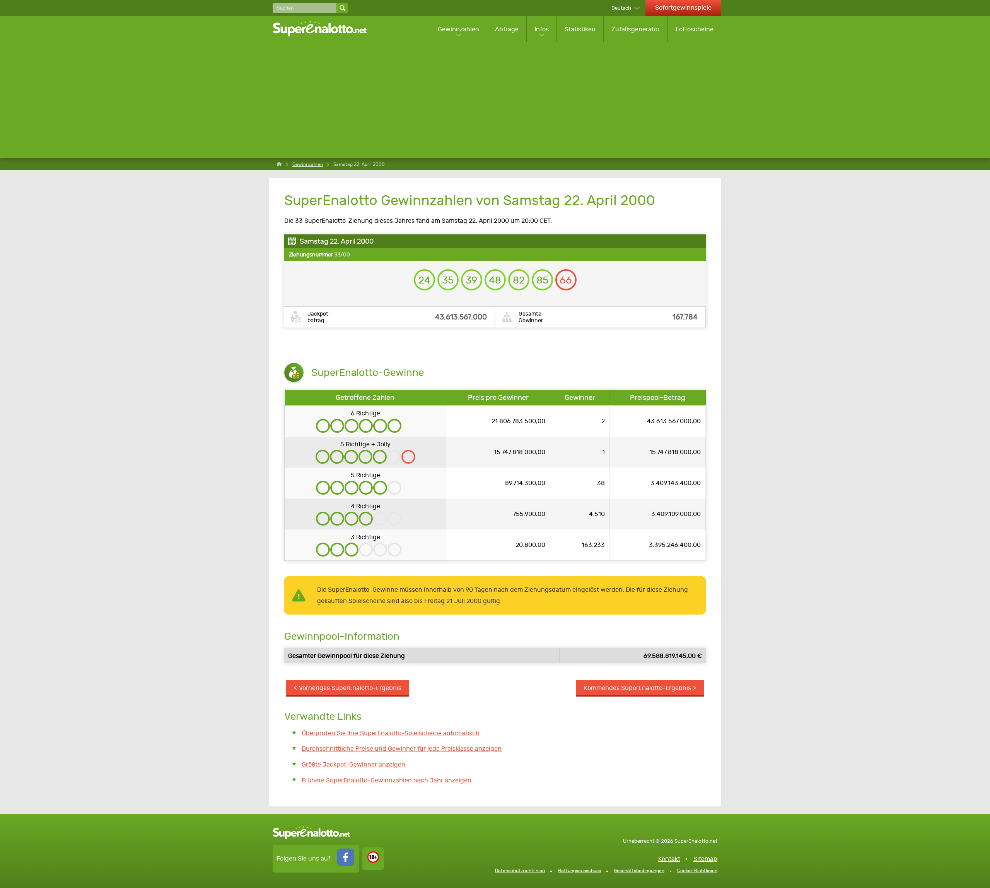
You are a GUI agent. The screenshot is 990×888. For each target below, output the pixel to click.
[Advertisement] (497, 100)
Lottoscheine (694, 29)
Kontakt (669, 858)
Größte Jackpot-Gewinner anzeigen (353, 764)
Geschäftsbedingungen (639, 870)
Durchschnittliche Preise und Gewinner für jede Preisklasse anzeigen (402, 748)
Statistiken (580, 29)
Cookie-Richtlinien (697, 870)
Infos (541, 29)
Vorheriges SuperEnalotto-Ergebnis (350, 688)
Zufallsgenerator (635, 29)
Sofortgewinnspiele (683, 7)
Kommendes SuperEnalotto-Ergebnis (637, 688)
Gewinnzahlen (458, 29)
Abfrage (507, 29)
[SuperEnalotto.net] (325, 29)
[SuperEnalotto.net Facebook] (345, 864)
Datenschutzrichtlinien (520, 870)
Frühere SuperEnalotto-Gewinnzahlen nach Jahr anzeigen (386, 780)
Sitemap (705, 858)
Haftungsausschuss (579, 870)
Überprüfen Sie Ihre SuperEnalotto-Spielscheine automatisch (391, 733)
